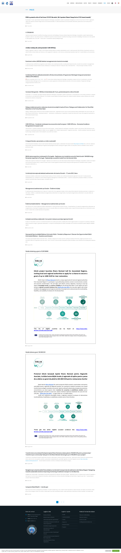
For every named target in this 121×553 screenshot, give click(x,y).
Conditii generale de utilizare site (85, 521)
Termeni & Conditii (82, 519)
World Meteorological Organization (50, 525)
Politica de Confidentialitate (84, 514)
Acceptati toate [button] (116, 550)
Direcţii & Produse (79, 3)
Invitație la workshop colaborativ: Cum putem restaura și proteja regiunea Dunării (49, 219)
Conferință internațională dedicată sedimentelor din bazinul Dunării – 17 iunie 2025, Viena (51, 173)
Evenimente (100, 3)
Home (68, 3)
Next (64, 502)
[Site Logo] (7, 3)
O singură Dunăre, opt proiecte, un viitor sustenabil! (41, 141)
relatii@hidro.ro (33, 520)
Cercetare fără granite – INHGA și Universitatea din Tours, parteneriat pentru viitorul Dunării (52, 92)
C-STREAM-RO (30, 32)
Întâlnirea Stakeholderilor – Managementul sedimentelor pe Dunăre (45, 204)
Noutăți (85, 3)
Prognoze (95, 3)
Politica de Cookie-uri (83, 517)
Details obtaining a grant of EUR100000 (37, 251)
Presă (105, 3)
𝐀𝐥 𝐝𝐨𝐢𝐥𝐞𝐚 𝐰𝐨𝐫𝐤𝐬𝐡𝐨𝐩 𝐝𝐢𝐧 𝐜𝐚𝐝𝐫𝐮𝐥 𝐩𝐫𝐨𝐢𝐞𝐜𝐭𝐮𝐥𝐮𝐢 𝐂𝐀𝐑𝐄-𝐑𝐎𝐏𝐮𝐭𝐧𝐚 (41, 48)
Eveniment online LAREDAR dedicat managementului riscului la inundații (47, 61)
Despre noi (72, 3)
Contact (108, 3)
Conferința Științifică (66, 517)
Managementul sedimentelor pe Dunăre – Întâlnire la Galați (43, 188)
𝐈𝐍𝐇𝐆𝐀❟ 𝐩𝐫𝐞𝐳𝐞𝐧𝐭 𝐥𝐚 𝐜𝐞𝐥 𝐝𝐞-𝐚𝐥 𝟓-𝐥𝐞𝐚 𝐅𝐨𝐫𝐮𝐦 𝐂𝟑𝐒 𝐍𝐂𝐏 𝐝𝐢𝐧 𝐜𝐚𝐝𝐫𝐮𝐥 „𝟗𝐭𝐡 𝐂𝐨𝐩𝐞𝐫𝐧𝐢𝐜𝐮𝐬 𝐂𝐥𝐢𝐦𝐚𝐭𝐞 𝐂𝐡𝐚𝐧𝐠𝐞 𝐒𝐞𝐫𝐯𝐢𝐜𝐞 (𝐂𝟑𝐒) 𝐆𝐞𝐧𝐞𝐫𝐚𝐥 (58, 17)
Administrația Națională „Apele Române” (50, 519)
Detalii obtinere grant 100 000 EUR (35, 352)
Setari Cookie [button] (108, 550)
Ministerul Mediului (47, 514)
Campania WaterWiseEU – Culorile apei (37, 487)
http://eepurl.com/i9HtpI (79, 143)
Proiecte (89, 3)
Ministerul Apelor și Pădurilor (48, 517)
